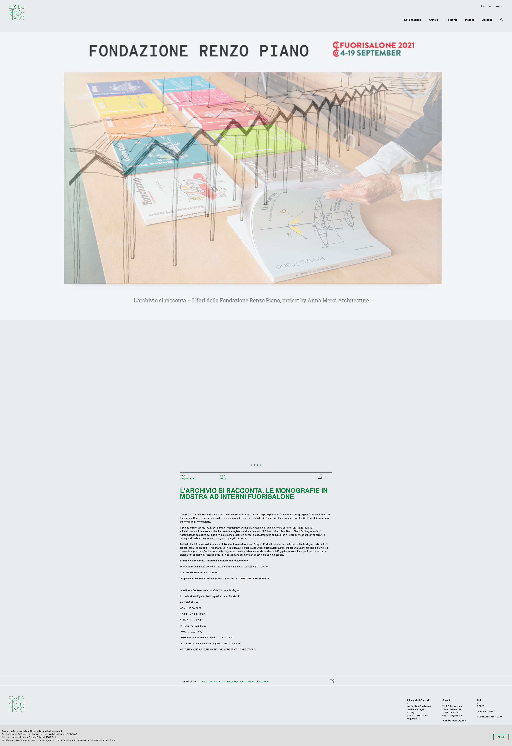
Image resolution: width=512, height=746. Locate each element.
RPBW (480, 706)
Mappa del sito (414, 718)
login (490, 6)
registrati (499, 6)
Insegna (469, 19)
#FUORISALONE (189, 649)
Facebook (234, 596)
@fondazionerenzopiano (454, 720)
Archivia (433, 19)
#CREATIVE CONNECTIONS (240, 649)
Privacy (410, 712)
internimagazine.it (213, 596)
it (482, 6)
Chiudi (501, 737)
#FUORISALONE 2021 (211, 649)
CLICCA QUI (73, 734)
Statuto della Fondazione (419, 706)
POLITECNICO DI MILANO (490, 716)
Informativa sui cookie (417, 715)
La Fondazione (412, 19)
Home (186, 681)
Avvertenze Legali (415, 709)
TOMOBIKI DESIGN (486, 711)
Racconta (451, 19)
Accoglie (487, 19)
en (484, 6)
